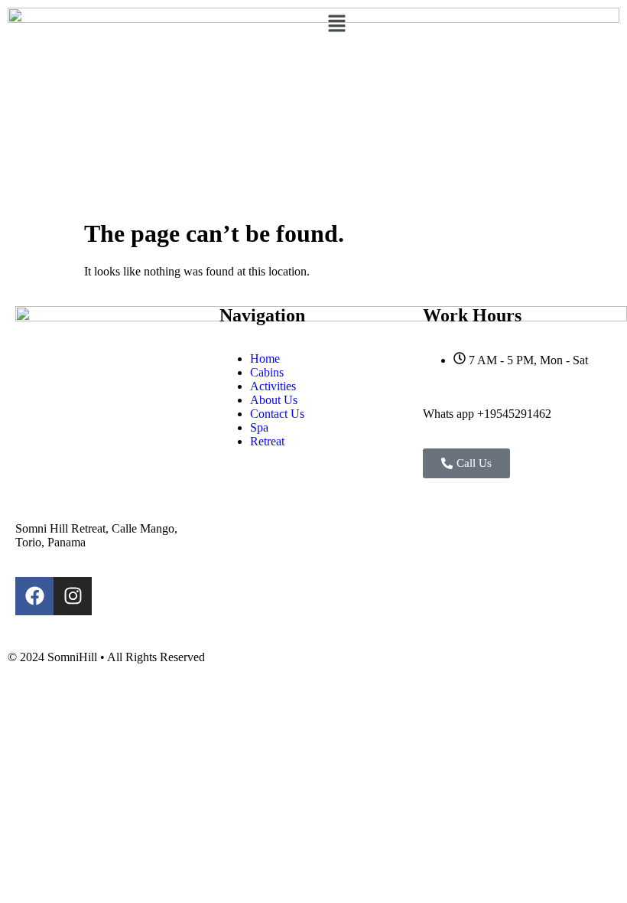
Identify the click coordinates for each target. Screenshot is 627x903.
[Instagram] (73, 596)
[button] (470, 24)
